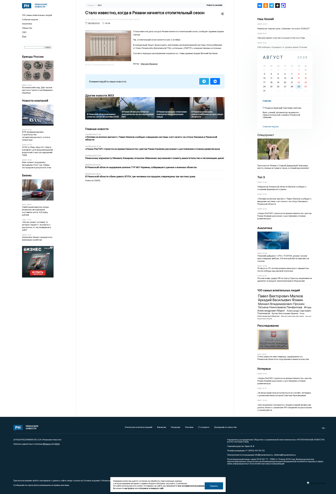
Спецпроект (265, 135)
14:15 (264, 388)
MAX (57, 444)
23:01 (265, 43)
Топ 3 (261, 177)
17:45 (264, 182)
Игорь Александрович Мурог (284, 309)
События (267, 100)
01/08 (259, 388)
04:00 (264, 266)
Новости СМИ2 (92, 180)
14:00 (29, 85)
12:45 (29, 130)
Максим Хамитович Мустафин (292, 316)
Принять (214, 486)
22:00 (264, 276)
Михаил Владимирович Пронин (281, 304)
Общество (27, 28)
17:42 (264, 194)
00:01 (265, 24)
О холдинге (203, 427)
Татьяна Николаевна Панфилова (280, 307)
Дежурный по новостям (225, 427)
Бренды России (33, 56)
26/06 (24, 235)
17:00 (29, 220)
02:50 (264, 354)
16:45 (29, 160)
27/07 (24, 220)
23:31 (265, 33)
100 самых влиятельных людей (37, 15)
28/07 (259, 400)
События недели (30, 19)
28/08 (24, 85)
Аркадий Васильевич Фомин (280, 300)
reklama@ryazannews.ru (285, 454)
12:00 (265, 209)
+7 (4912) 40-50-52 (255, 450)
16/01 (24, 204)
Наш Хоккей (265, 19)
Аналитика (27, 23)
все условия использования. (191, 485)
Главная (91, 5)
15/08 (259, 276)
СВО (24, 32)
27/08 (24, 145)
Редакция (175, 427)
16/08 (259, 253)
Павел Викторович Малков (280, 296)
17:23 (29, 235)
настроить (129, 488)
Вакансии (161, 427)
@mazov (47, 444)
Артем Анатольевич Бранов (285, 313)
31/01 (259, 354)
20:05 (29, 145)
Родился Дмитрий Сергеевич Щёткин (283, 108)
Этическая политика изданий (138, 427)
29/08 (259, 24)
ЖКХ (100, 5)
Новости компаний (35, 100)
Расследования (268, 325)
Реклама (189, 427)
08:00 (29, 204)
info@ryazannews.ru (264, 454)
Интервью (264, 368)
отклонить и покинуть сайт (151, 488)
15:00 (265, 400)
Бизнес (27, 175)
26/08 (24, 160)
